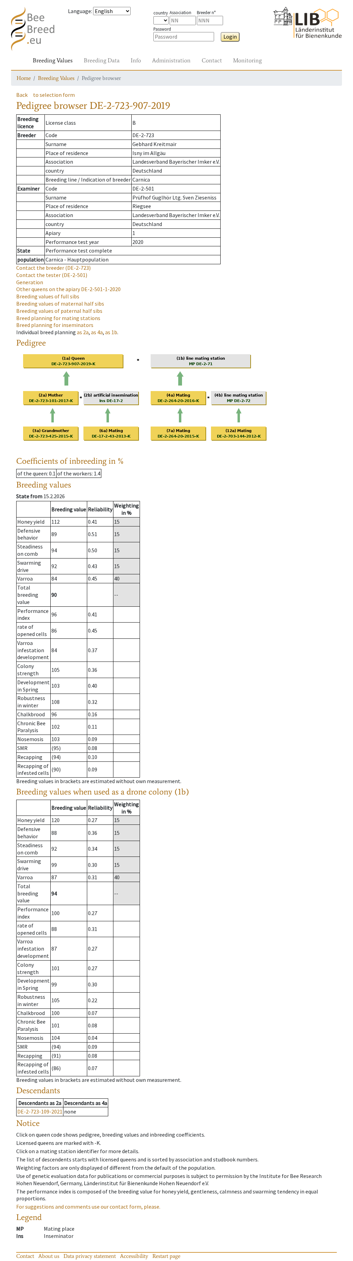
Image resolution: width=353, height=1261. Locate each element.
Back (22, 94)
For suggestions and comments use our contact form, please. (88, 1206)
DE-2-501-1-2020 (68, 289)
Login (230, 36)
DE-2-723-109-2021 (39, 1111)
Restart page (166, 1256)
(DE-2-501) (51, 274)
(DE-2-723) (53, 267)
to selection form (54, 94)
